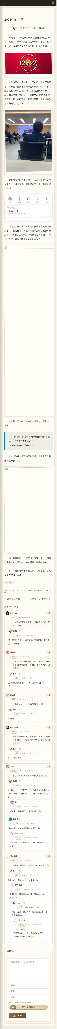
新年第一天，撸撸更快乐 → (42, 599)
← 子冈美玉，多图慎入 (13, 599)
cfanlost (13, 613)
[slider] (28, 1007)
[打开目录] (53, 3)
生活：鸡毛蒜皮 (39, 28)
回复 (14, 617)
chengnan (14, 727)
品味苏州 (6, 3)
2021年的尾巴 (13, 19)
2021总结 (9, 582)
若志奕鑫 (13, 856)
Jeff (12, 767)
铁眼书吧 (16, 819)
